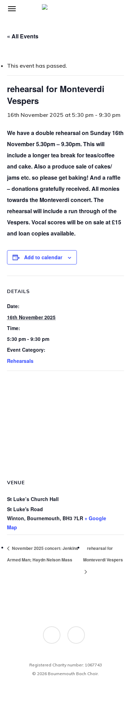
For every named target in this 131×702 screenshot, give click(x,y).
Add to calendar (43, 257)
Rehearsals (20, 360)
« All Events (22, 36)
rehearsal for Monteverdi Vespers (103, 554)
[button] (12, 8)
